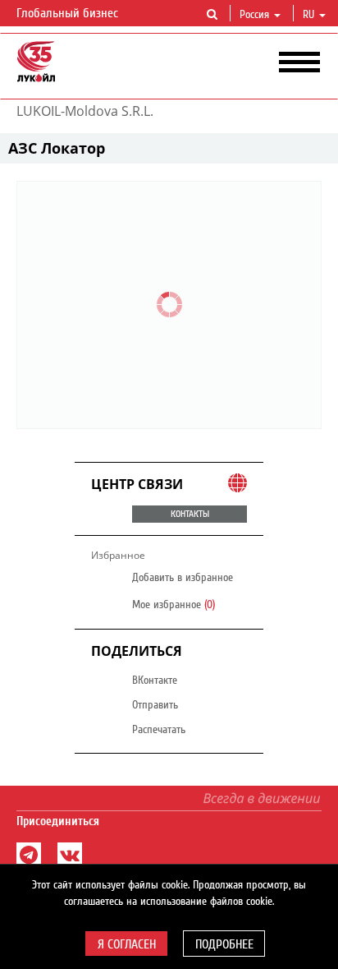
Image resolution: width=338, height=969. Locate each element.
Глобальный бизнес (68, 13)
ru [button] (310, 14)
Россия (254, 14)
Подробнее (224, 944)
